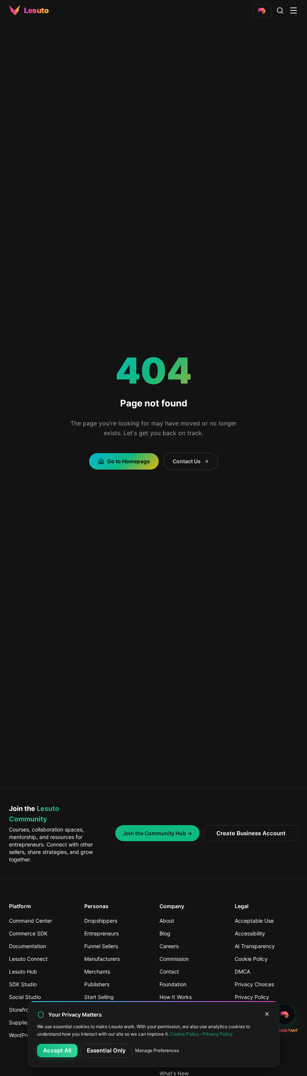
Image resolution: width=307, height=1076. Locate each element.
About (166, 920)
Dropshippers (100, 920)
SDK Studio (23, 984)
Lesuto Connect (28, 959)
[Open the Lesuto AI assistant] (261, 10)
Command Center (30, 920)
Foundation (172, 984)
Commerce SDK (28, 933)
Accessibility (250, 933)
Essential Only (106, 1050)
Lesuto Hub (23, 971)
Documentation (27, 946)
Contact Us (187, 461)
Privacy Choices (254, 984)
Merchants (97, 971)
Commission (174, 959)
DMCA (242, 971)
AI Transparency (255, 946)
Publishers (96, 984)
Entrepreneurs (101, 933)
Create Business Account (251, 833)
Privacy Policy (218, 1034)
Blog (164, 933)
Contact (169, 971)
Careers (169, 946)
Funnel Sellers (101, 946)
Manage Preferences (157, 1050)
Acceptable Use (254, 920)
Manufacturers (102, 959)
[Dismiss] (267, 1014)
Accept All (57, 1050)
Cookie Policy (251, 959)
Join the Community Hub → (157, 833)
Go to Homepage (128, 461)
